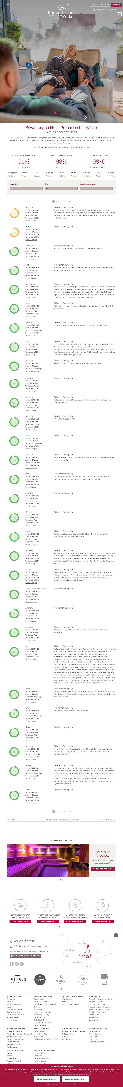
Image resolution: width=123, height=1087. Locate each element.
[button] (37, 118)
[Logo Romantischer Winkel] (61, 10)
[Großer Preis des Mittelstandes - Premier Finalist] (104, 979)
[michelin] (40, 979)
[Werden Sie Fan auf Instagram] (17, 964)
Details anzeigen (31, 221)
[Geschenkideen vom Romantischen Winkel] (116, 9)
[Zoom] (61, 61)
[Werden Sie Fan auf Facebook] (12, 964)
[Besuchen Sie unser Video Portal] (22, 964)
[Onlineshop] (112, 9)
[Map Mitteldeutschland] (87, 954)
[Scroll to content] (61, 118)
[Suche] (120, 9)
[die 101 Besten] (83, 979)
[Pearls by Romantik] (18, 978)
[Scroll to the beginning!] (116, 935)
